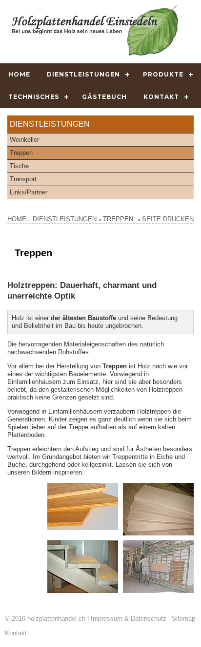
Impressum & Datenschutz (128, 618)
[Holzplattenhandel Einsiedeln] (94, 30)
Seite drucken (168, 219)
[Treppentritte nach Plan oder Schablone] (82, 506)
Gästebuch (104, 96)
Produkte (163, 74)
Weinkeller (24, 139)
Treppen (21, 152)
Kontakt (161, 96)
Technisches (33, 96)
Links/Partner (28, 192)
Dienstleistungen (83, 74)
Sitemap (183, 618)
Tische (19, 166)
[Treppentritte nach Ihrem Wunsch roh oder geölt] (158, 509)
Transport (23, 179)
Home (19, 74)
